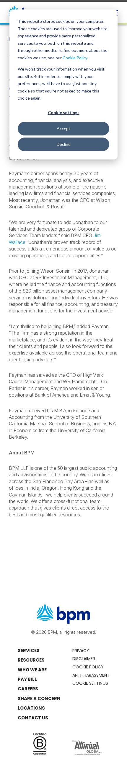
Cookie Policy (75, 57)
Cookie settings (63, 112)
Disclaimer (83, 659)
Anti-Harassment (91, 675)
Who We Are (32, 670)
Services (29, 650)
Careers (28, 689)
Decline (64, 144)
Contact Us (33, 718)
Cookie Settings (90, 683)
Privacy (80, 651)
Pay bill (27, 679)
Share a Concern (39, 698)
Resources (31, 660)
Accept (63, 128)
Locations (31, 708)
